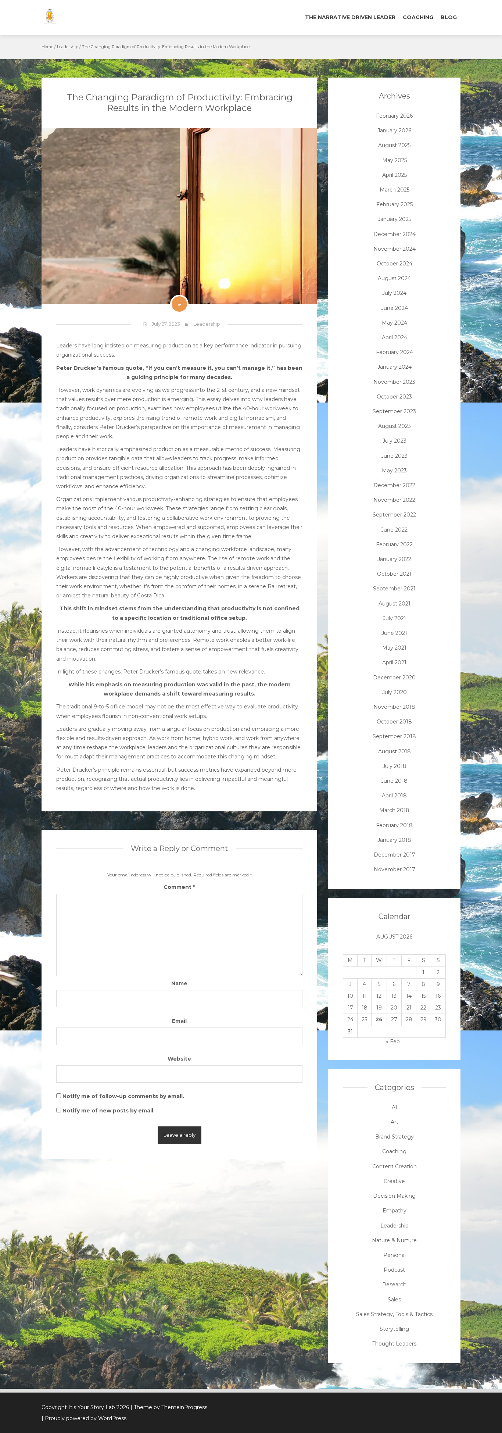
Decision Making (394, 1196)
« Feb (393, 1041)
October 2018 (394, 721)
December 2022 (394, 485)
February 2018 (394, 825)
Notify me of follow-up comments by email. (123, 1096)
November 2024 (394, 249)
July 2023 (394, 440)
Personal (394, 1255)
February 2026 (394, 115)
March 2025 (394, 189)
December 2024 (394, 234)
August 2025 (394, 145)
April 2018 (394, 795)
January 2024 (394, 367)
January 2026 (394, 130)
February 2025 (394, 204)
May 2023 (394, 470)
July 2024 (394, 293)
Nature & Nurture (394, 1240)
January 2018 (394, 840)
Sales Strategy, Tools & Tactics (394, 1314)
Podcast (394, 1269)
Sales (394, 1299)
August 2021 (394, 603)
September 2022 (394, 514)
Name (179, 983)
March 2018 (394, 810)
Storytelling (394, 1329)
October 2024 (394, 263)
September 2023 (394, 411)
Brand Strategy (394, 1136)
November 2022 (394, 500)
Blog (449, 17)
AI (394, 1107)
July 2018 (394, 766)
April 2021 (394, 662)
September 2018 (394, 736)
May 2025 (394, 160)
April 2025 (394, 175)
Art (394, 1122)
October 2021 (394, 574)
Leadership (67, 46)
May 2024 (394, 322)
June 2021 (394, 633)
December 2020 (394, 677)
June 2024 (394, 308)
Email (179, 1021)
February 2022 (394, 544)
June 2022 (394, 529)
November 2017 (394, 869)
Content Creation (394, 1166)
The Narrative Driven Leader (350, 17)
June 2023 (394, 456)
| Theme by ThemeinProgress (168, 1407)
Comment (179, 887)
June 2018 (394, 781)
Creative (394, 1181)
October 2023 (394, 396)
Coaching (418, 17)
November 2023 (394, 382)
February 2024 (394, 352)
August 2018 (394, 751)
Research (394, 1284)
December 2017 (394, 854)
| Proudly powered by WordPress (84, 1418)
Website (179, 1058)
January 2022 (394, 559)
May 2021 (394, 647)
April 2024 (394, 337)
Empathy (394, 1210)
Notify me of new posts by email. (108, 1110)
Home (47, 46)
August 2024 (394, 278)
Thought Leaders (394, 1343)
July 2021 (394, 618)
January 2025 (394, 219)
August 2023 (394, 426)
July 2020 (394, 692)
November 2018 (394, 707)
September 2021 (394, 588)
